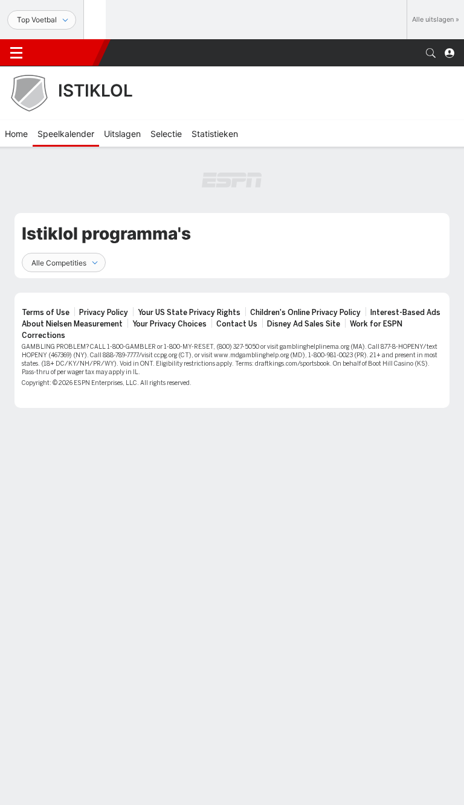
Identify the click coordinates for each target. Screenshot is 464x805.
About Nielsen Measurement (72, 324)
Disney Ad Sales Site (303, 324)
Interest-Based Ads (405, 312)
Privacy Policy (103, 312)
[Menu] (16, 53)
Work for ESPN (376, 324)
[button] (431, 53)
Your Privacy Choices (169, 324)
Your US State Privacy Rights (189, 312)
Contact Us (236, 324)
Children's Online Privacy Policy (305, 312)
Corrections (43, 335)
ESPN (65, 52)
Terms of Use (45, 312)
